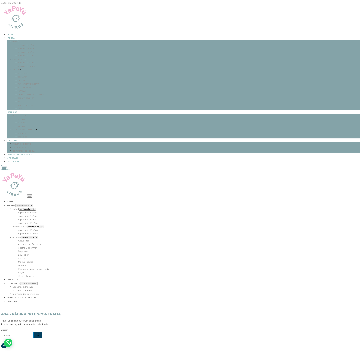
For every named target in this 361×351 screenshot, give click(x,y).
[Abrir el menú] (29, 196)
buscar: (4, 330)
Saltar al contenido (11, 3)
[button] (8, 343)
